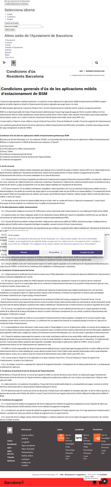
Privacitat (68, 453)
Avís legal (91, 474)
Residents (12, 444)
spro (9, 448)
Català (16, 4)
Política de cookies (26, 464)
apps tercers (10, 452)
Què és (68, 435)
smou (9, 441)
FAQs (67, 447)
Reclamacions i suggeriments (76, 474)
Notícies (11, 461)
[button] (105, 481)
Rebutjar (24, 252)
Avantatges (68, 444)
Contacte (25, 459)
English (10, 19)
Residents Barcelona (95, 71)
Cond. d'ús (67, 457)
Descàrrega (68, 450)
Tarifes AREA (27, 456)
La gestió (25, 442)
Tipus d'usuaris (27, 449)
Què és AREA (27, 435)
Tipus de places (28, 445)
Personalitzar (54, 252)
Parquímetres (27, 452)
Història (24, 439)
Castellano (11, 17)
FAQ (61, 474)
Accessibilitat (102, 474)
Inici (81, 71)
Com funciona (68, 439)
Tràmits (10, 457)
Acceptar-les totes (87, 252)
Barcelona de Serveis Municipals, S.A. (46, 474)
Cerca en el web (11, 26)
